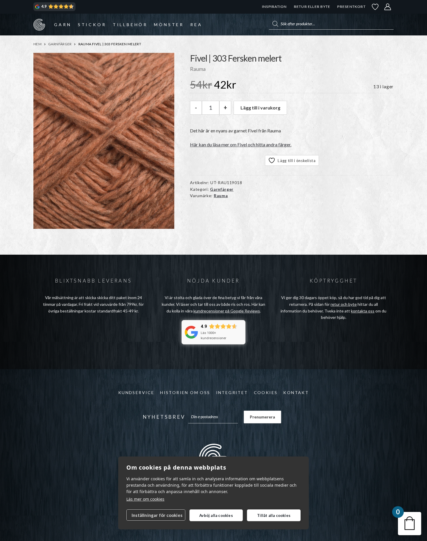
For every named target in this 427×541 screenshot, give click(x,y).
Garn (62, 24)
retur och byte (344, 304)
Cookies (266, 392)
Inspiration (274, 6)
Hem (37, 44)
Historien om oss (185, 392)
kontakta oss (362, 310)
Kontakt (296, 392)
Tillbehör (130, 24)
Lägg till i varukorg (260, 107)
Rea (196, 24)
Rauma (221, 195)
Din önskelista (375, 7)
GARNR (39, 24)
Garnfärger (60, 44)
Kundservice (136, 392)
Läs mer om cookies (145, 499)
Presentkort (351, 6)
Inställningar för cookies (157, 515)
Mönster (169, 24)
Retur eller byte (312, 6)
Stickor (92, 24)
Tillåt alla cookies (273, 515)
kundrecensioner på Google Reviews (226, 310)
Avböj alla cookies (216, 515)
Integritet (232, 392)
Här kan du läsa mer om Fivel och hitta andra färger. (240, 144)
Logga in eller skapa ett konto (388, 7)
